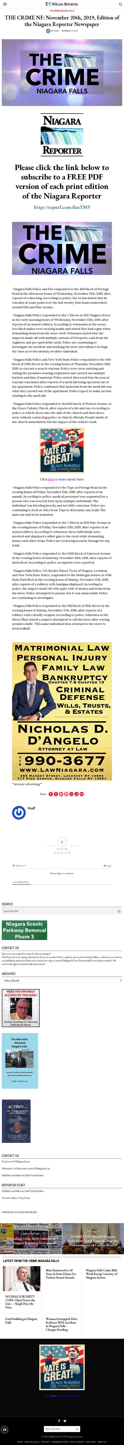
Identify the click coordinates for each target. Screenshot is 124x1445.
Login (108, 865)
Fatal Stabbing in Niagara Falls (21, 1320)
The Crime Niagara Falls (62, 11)
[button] (119, 911)
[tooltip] (51, 794)
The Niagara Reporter (73, 1436)
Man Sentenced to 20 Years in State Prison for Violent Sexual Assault (61, 1274)
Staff (56, 31)
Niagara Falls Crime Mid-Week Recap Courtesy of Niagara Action (102, 1274)
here (51, 479)
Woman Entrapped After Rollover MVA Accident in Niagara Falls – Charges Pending (61, 1324)
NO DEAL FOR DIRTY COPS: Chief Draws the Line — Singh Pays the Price (20, 1302)
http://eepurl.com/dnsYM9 (62, 207)
